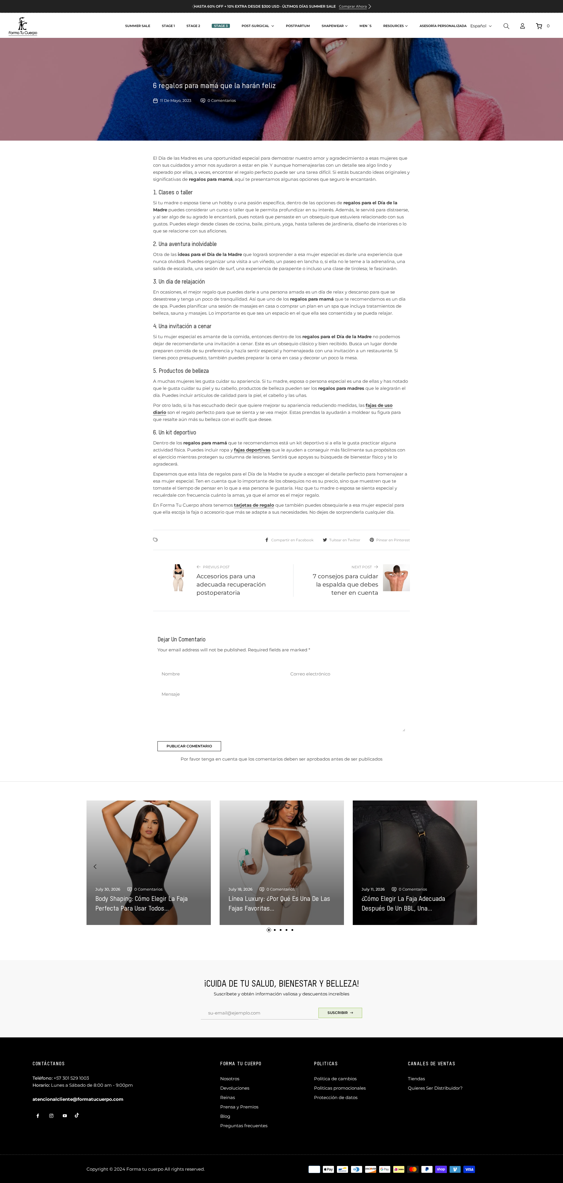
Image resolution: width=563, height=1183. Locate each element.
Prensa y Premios (239, 1107)
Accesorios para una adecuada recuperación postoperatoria (231, 584)
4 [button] (286, 930)
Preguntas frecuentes (243, 1125)
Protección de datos (335, 1097)
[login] (522, 25)
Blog (225, 1116)
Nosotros (229, 1078)
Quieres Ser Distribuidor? (435, 1088)
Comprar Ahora (353, 6)
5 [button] (292, 930)
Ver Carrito (472, 80)
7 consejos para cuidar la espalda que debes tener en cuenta (345, 584)
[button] (369, 6)
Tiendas (416, 1078)
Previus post (216, 567)
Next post (362, 567)
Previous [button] (95, 866)
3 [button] (281, 930)
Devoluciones (234, 1088)
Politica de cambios (335, 1078)
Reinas (227, 1097)
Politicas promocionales (340, 1088)
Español (478, 25)
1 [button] (269, 930)
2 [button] (275, 930)
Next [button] (468, 866)
